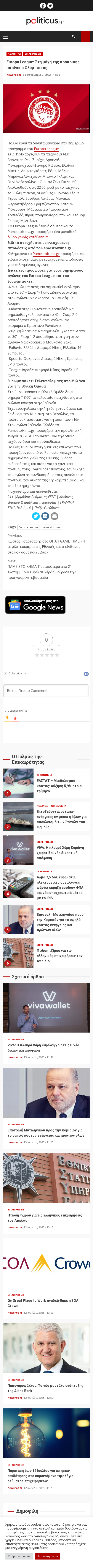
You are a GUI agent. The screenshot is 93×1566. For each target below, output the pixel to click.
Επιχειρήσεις (33, 53)
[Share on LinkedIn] (45, 516)
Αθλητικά (14, 53)
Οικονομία (44, 775)
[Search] (73, 36)
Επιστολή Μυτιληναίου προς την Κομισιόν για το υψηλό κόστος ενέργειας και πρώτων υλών (18, 919)
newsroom (14, 75)
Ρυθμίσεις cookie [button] (19, 1556)
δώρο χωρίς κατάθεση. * (28, 237)
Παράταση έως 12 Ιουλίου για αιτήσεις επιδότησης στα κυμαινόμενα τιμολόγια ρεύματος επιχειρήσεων (46, 1433)
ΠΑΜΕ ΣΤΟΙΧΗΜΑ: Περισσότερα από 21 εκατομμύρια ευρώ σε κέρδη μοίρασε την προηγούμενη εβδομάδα (42, 569)
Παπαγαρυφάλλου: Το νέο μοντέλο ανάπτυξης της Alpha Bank (46, 1348)
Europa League (46, 148)
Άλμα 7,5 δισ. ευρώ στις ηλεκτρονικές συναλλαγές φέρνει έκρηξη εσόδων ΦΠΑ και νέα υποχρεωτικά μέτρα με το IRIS (18, 883)
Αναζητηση (85, 36)
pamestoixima (51, 527)
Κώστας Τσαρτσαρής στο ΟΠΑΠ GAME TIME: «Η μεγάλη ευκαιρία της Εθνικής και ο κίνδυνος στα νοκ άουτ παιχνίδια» (46, 544)
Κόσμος (43, 806)
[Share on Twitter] (36, 516)
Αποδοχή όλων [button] (48, 1556)
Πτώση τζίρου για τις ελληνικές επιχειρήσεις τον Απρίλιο (18, 953)
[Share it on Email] (54, 516)
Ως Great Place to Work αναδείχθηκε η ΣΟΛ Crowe (46, 1263)
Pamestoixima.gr (46, 253)
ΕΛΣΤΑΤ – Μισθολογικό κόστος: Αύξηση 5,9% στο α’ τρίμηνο (18, 783)
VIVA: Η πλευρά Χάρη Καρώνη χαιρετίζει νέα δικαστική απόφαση (18, 850)
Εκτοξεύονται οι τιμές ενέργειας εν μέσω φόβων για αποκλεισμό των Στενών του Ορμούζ (18, 816)
